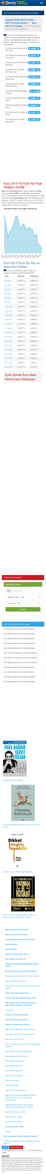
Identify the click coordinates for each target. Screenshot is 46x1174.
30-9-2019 (8, 367)
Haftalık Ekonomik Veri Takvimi (16, 1056)
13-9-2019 (8, 319)
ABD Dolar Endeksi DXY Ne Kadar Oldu (20, 1029)
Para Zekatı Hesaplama (14, 1075)
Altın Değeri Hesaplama (14, 1070)
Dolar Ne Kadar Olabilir (14, 1117)
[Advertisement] (23, 154)
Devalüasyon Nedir (12, 1080)
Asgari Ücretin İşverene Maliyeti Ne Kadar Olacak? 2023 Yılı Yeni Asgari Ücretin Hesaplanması (20, 1097)
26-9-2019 (8, 358)
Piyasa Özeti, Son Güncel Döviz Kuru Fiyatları (22, 976)
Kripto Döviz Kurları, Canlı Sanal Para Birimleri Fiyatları (22, 987)
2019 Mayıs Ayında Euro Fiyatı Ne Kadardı (19, 648)
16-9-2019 (8, 324)
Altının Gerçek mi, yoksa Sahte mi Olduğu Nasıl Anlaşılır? (22, 1045)
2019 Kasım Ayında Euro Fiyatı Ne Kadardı (19, 677)
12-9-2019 (8, 315)
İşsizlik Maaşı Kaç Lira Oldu (15, 1112)
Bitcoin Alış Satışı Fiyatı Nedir (16, 981)
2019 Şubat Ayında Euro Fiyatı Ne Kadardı (19, 634)
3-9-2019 (8, 285)
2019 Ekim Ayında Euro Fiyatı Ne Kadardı (19, 672)
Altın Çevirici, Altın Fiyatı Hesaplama (18, 1051)
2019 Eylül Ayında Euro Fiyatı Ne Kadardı (19, 667)
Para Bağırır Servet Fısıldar (13, 780)
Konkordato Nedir (11, 1085)
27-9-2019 (8, 362)
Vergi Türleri (9, 1010)
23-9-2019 (8, 345)
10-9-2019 (8, 306)
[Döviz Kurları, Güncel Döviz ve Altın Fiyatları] (14, 3)
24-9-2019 (8, 349)
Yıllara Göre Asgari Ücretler (15, 1090)
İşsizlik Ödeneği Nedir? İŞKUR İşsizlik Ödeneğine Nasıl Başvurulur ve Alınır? (19, 1105)
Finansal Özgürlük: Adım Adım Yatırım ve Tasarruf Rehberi (21, 825)
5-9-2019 (8, 293)
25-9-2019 (8, 354)
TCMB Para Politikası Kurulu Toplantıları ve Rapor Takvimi (22, 1142)
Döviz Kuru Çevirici (13, 584)
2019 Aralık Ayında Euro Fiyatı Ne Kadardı (19, 681)
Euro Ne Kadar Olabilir (13, 1121)
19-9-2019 (8, 336)
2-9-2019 (8, 280)
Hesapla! (23, 609)
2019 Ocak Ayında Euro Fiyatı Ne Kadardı (19, 629)
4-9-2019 (8, 289)
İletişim (7, 1131)
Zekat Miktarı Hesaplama (14, 1061)
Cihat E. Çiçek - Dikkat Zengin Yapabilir (17, 872)
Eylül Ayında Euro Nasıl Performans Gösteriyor (20, 376)
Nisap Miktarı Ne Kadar (14, 1066)
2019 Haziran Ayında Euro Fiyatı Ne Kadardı (20, 653)
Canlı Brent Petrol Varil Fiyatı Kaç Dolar (19, 1034)
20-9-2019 (8, 341)
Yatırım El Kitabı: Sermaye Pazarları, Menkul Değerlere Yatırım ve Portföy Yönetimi (19, 916)
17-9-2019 (8, 328)
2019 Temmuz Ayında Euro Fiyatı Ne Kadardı (20, 657)
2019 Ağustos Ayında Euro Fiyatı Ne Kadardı (20, 662)
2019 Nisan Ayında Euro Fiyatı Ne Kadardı (19, 643)
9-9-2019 (8, 302)
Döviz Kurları (20, 1150)
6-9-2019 (8, 298)
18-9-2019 (8, 332)
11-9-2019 (8, 311)
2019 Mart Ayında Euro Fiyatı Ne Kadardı (19, 638)
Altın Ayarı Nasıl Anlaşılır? (14, 1039)
